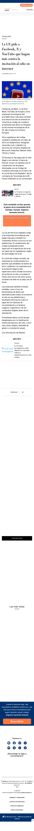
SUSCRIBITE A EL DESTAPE (17, 218)
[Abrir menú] (3, 5)
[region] (17, 29)
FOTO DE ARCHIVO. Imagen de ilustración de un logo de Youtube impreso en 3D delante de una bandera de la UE (16, 101)
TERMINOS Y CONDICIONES (17, 797)
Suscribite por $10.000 (26, 5)
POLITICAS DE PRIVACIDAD (17, 801)
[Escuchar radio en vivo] (2, 9)
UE (23, 392)
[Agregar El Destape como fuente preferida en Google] (17, 77)
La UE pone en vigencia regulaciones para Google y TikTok (23, 194)
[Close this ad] (32, 820)
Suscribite (17, 721)
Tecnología (13, 392)
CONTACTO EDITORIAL (17, 810)
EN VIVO (30, 10)
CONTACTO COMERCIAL (17, 806)
